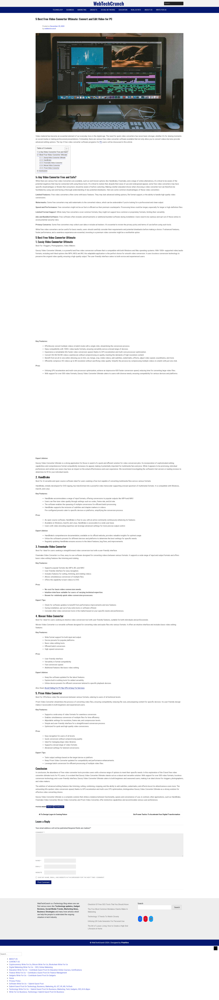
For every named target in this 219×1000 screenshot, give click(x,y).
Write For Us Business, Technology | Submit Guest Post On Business (36, 992)
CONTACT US (14, 962)
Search (140, 903)
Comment (40, 832)
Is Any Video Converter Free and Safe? (53, 152)
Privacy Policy (15, 981)
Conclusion (43, 171)
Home (11, 978)
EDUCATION (123, 10)
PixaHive (125, 943)
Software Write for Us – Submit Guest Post (26, 984)
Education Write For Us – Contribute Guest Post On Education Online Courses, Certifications (45, 970)
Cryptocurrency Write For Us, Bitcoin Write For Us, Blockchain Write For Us (38, 964)
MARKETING (82, 10)
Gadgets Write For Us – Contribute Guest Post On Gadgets (32, 975)
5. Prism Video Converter (50, 168)
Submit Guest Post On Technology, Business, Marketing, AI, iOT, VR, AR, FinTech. (41, 986)
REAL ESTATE (136, 10)
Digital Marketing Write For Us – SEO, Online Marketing (31, 967)
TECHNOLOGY (58, 10)
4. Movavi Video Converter (51, 165)
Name (38, 860)
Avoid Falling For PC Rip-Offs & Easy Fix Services (65, 688)
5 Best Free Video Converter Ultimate (53, 155)
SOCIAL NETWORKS (108, 10)
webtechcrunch (50, 29)
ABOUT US (148, 10)
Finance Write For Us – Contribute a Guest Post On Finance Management (38, 973)
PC (101, 142)
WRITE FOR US (161, 10)
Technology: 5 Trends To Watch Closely (103, 916)
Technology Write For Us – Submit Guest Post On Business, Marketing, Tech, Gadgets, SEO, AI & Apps (49, 989)
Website (39, 872)
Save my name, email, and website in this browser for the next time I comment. (71, 877)
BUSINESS (70, 10)
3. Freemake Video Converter (52, 163)
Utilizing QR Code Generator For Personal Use (106, 921)
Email (38, 866)
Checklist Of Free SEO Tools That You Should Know (108, 904)
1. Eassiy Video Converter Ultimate (53, 157)
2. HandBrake (46, 160)
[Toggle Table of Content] (65, 149)
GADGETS (93, 10)
